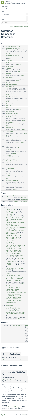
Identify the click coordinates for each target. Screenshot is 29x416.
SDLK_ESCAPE (10, 212)
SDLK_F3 (14, 217)
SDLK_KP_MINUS (11, 243)
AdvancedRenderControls (13, 46)
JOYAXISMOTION (11, 302)
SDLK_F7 (21, 219)
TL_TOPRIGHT (10, 309)
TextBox (8, 155)
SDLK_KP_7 (10, 252)
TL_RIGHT (17, 310)
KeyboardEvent (10, 104)
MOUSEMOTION (21, 292)
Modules (4, 11)
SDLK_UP (17, 237)
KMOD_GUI (10, 261)
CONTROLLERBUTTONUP (14, 300)
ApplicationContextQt (12, 55)
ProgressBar (9, 127)
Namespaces (5, 14)
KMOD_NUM (9, 265)
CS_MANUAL (16, 280)
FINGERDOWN (10, 294)
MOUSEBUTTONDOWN (12, 289)
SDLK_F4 (20, 217)
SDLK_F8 (8, 221)
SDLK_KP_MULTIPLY (12, 242)
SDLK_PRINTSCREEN (13, 225)
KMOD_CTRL (20, 258)
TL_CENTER (10, 310)
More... (8, 53)
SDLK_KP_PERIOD (12, 255)
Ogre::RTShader (19, 142)
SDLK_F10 (16, 222)
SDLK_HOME (10, 230)
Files (3, 19)
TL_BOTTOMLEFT (11, 312)
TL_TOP (17, 307)
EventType (9, 286)
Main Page (5, 6)
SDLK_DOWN (10, 237)
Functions (26, 26)
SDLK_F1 (9, 216)
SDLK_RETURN (10, 211)
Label (7, 107)
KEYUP (18, 287)
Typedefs (16, 26)
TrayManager (10, 168)
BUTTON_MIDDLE (11, 277)
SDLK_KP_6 (17, 250)
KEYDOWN (10, 287)
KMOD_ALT (19, 256)
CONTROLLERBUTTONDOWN (14, 299)
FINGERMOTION (11, 295)
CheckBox (9, 73)
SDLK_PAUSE (22, 227)
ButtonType (9, 275)
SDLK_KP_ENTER (21, 245)
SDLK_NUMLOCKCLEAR (13, 238)
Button (8, 62)
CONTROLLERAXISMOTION (13, 297)
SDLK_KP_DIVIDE (11, 240)
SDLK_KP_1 (9, 247)
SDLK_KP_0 (17, 253)
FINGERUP (18, 294)
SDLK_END (9, 232)
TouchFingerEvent (11, 161)
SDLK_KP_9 (9, 253)
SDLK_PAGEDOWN (11, 234)
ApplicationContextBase (13, 48)
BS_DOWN (9, 270)
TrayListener (9, 162)
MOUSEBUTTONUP (11, 291)
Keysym (8, 105)
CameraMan (9, 68)
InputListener (10, 86)
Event (8, 82)
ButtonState (9, 268)
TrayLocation (10, 305)
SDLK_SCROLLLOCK (12, 227)
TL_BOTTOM (20, 312)
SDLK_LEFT (18, 235)
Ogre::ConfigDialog (17, 325)
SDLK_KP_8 (17, 252)
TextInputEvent (10, 159)
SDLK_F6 (15, 219)
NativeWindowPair (11, 117)
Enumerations (20, 26)
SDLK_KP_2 (16, 247)
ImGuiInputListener (11, 84)
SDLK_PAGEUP (19, 230)
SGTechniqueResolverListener (14, 139)
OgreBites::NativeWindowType (12, 359)
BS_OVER (21, 268)
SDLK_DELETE (11, 209)
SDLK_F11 (22, 222)
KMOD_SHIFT (10, 263)
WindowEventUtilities (12, 186)
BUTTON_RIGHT (21, 277)
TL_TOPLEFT (10, 307)
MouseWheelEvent (11, 115)
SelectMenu (9, 131)
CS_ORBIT (9, 280)
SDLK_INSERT (10, 229)
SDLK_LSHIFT (22, 255)
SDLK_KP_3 (10, 248)
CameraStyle (9, 279)
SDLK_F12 (9, 224)
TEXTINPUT (20, 295)
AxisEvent (9, 60)
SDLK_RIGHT (10, 235)
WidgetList (24, 201)
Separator (9, 135)
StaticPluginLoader (11, 150)
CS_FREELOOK (19, 279)
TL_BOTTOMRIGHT (12, 314)
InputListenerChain (11, 96)
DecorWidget (10, 77)
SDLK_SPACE (10, 214)
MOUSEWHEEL (11, 292)
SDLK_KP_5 (9, 250)
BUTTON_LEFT (18, 275)
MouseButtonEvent (11, 111)
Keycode (23, 197)
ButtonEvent (10, 66)
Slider (8, 146)
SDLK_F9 (9, 222)
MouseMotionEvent (12, 113)
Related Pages (6, 9)
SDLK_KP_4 (17, 248)
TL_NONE (21, 314)
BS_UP (16, 268)
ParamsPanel (10, 122)
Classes (4, 17)
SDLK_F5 (9, 219)
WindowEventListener (12, 180)
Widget (8, 175)
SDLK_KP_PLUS (11, 245)
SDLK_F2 (8, 217)
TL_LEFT (17, 309)
